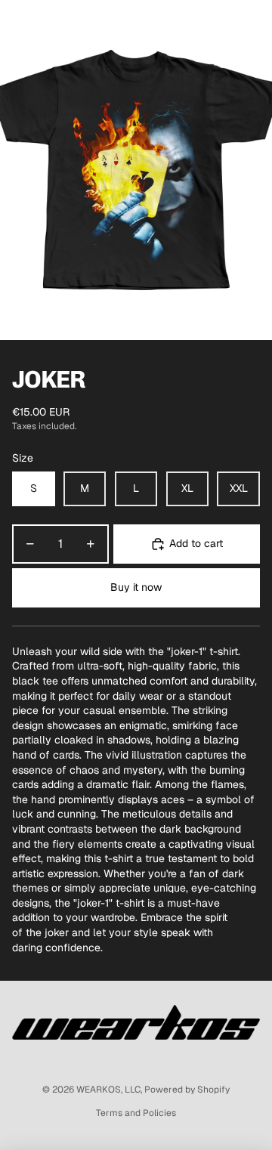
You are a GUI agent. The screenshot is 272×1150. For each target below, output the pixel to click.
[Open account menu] (220, 22)
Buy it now (136, 587)
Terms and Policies (136, 1113)
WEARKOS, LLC (108, 1090)
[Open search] (49, 22)
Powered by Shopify (187, 1090)
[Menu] (17, 22)
